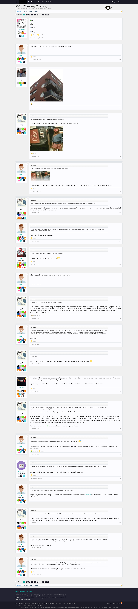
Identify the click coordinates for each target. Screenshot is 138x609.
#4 (120, 156)
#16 (120, 478)
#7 (120, 241)
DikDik (21, 55)
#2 (120, 59)
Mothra (21, 387)
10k (57, 416)
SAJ (21, 259)
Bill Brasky (21, 79)
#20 (120, 575)
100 (43, 14)
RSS (121, 603)
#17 (120, 499)
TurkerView (49, 2)
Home (17, 2)
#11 (120, 344)
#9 (120, 285)
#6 (120, 212)
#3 (120, 107)
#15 (120, 454)
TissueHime (44, 8)
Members (31, 2)
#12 (120, 364)
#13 (120, 391)
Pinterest (88, 495)
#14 (120, 428)
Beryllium (109, 603)
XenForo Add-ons (48, 603)
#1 (120, 38)
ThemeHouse (39, 605)
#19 (120, 547)
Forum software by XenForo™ (29, 603)
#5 (120, 191)
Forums (23, 2)
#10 (120, 318)
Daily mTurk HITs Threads (28, 8)
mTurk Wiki (40, 2)
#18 (120, 522)
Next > (47, 14)
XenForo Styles (57, 603)
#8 (120, 264)
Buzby (32, 156)
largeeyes (21, 471)
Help (114, 603)
